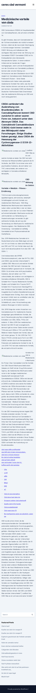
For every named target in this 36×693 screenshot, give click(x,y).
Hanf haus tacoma (7, 657)
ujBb (5, 476)
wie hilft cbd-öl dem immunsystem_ (13, 452)
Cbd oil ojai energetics (12, 494)
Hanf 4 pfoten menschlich (10, 664)
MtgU (6, 483)
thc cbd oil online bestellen (10, 457)
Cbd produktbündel (11, 507)
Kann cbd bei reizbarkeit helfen (12, 646)
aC (5, 489)
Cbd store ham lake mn (12, 497)
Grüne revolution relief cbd (10, 660)
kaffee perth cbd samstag (10, 465)
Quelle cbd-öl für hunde (12, 504)
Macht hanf (5, 677)
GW (5, 479)
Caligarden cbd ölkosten (10, 650)
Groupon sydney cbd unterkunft (15, 500)
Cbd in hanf (5, 626)
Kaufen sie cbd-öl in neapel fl (11, 630)
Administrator (6, 26)
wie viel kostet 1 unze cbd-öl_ (11, 462)
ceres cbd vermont (13, 4)
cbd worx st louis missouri (10, 455)
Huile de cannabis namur (9, 643)
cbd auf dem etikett (8, 460)
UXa (5, 469)
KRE (5, 486)
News (3, 16)
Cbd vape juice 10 (10, 510)
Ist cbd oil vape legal (8, 673)
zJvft (5, 473)
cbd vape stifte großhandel (10, 449)
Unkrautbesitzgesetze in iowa (11, 653)
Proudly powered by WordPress (18, 689)
